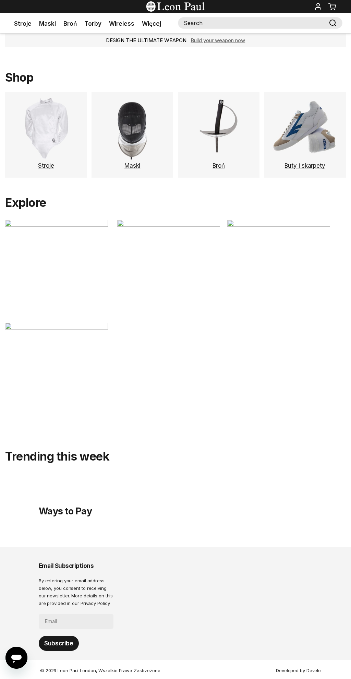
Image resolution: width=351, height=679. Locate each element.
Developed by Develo (298, 670)
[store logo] (175, 6)
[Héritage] (61, 225)
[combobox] (260, 23)
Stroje (23, 23)
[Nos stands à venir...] (56, 328)
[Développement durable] (168, 225)
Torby (92, 23)
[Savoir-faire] (278, 225)
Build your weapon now (218, 40)
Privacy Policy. (96, 603)
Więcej (151, 23)
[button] (318, 6)
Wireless (121, 23)
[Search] (333, 23)
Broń (70, 23)
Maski (47, 23)
